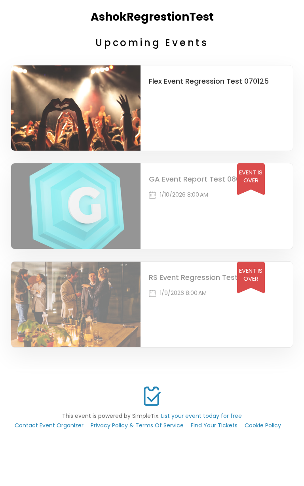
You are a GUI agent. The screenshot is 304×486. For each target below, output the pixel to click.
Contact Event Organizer (49, 425)
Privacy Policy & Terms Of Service (137, 425)
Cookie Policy (263, 425)
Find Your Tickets (214, 425)
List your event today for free (201, 416)
